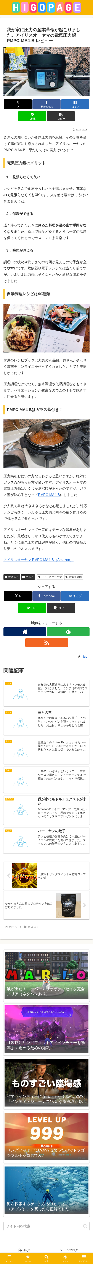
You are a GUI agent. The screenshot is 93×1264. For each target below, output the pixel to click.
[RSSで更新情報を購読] (46, 642)
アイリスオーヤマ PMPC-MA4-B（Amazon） (38, 560)
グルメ (30, 576)
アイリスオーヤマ (51, 576)
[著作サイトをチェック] (24, 631)
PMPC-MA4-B (49, 495)
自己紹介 (24, 1250)
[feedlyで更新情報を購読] (68, 631)
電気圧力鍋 (75, 576)
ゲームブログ (69, 1250)
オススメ (13, 576)
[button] (61, 116)
